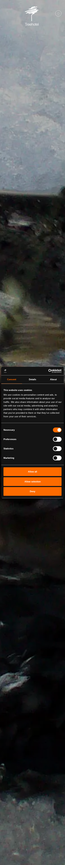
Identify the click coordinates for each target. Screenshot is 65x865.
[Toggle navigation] (58, 13)
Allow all (32, 471)
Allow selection (32, 481)
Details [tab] (32, 379)
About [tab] (53, 379)
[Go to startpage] (32, 13)
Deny (32, 491)
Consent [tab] (11, 379)
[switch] (57, 439)
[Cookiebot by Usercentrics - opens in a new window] (48, 371)
